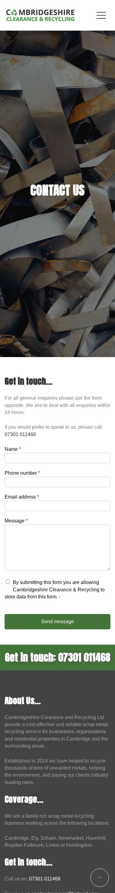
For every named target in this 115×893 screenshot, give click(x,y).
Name (13, 449)
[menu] (101, 15)
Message (16, 520)
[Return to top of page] (99, 878)
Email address (22, 496)
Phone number (22, 473)
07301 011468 (20, 434)
